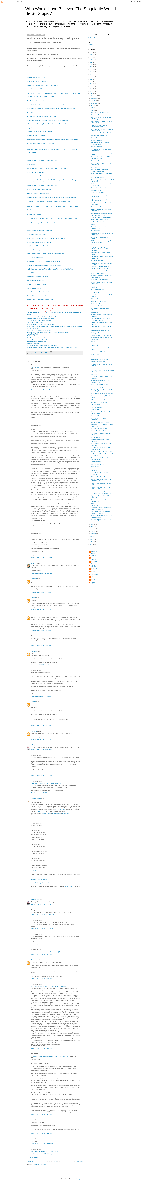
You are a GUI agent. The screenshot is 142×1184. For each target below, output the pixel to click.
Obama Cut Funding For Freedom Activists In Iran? (42, 223)
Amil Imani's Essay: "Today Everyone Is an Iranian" (42, 345)
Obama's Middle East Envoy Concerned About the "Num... (102, 458)
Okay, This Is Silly (96, 312)
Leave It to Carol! (95, 303)
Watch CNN (30, 273)
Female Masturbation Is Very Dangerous (102, 393)
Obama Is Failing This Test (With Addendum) (40, 324)
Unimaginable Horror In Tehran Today (101, 451)
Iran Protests (37, 353)
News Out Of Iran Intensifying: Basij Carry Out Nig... (101, 195)
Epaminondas (95, 562)
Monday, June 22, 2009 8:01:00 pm (41, 739)
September (94, 103)
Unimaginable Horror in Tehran (36, 77)
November (94, 98)
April (92, 526)
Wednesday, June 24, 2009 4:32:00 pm (42, 978)
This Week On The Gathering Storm (101, 428)
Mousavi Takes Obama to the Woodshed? (39, 296)
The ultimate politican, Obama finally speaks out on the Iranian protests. (48, 332)
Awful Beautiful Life (96, 167)
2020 (91, 67)
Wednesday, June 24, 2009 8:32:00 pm (42, 1133)
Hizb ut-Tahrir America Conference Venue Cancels (100, 143)
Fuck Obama (30, 112)
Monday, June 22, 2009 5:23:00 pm (41, 609)
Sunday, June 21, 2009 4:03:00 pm (41, 528)
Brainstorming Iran (96, 462)
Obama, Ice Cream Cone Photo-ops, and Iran (40, 189)
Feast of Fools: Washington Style (100, 271)
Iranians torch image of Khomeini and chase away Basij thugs (45, 253)
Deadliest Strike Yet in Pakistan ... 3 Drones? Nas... (101, 480)
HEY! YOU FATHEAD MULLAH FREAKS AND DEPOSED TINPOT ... (102, 174)
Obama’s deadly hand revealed (100, 207)
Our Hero (93, 245)
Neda (28, 227)
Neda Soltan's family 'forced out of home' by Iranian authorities (48, 986)
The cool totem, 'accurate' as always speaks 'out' (41, 116)
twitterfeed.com (56, 813)
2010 (91, 91)
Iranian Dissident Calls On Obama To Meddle (40, 143)
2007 (91, 539)
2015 (91, 79)
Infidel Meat (94, 374)
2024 (91, 57)
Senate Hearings (92, 37)
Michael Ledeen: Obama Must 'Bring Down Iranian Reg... (101, 157)
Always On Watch (94, 552)
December (94, 96)
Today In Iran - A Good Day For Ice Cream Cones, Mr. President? (46, 124)
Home (55, 1161)
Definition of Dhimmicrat (97, 416)
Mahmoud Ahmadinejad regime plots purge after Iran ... (101, 276)
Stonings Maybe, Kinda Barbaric (100, 330)
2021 (91, 64)
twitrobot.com (65, 813)
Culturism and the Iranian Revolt (36, 135)
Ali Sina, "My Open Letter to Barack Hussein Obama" (46, 428)
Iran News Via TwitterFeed (34, 214)
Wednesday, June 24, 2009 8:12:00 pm (42, 1114)
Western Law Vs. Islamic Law (99, 306)
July (92, 108)
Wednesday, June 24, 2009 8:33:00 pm (42, 1143)
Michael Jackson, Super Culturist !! (100, 387)
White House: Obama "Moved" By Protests (39, 131)
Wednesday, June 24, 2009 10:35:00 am (42, 914)
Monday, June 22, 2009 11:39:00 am (41, 557)
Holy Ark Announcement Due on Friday (102, 422)
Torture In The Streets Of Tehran (100, 431)
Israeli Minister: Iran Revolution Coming (38, 292)
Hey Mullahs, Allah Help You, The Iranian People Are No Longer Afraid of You (50, 269)
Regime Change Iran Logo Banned (101, 335)
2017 (91, 74)
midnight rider (35, 745)
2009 (91, 93)
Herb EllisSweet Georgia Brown (100, 188)
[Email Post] (50, 352)
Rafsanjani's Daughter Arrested (36, 257)
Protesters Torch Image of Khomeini (37, 250)
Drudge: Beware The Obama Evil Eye (101, 133)
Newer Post (30, 1161)
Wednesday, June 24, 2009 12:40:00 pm (42, 944)
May (92, 524)
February (93, 531)
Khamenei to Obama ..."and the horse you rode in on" (43, 85)
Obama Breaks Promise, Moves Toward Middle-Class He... (102, 227)
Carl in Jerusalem (94, 558)
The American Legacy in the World (37, 342)
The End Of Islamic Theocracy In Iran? (38, 193)
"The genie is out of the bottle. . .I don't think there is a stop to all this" (48, 168)
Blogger (78, 1179)
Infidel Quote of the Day (97, 464)
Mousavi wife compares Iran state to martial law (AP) (46, 952)
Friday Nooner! (95, 354)
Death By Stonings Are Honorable (40, 883)
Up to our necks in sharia (98, 161)
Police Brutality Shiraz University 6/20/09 (39, 330)
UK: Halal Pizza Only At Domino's (100, 477)
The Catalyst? (31, 336)
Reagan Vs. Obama (32, 128)
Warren (93, 579)
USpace (33, 870)
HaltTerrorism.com (69, 886)
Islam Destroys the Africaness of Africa (101, 213)
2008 (91, 537)
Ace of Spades (35, 367)
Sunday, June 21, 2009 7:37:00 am (41, 420)
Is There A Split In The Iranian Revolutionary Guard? (42, 160)
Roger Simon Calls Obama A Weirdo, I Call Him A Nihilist (44, 265)
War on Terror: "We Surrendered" (100, 359)
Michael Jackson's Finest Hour (99, 384)
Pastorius (34, 578)
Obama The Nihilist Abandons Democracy (39, 230)
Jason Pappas (93, 566)
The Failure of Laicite (97, 190)
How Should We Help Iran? (35, 288)
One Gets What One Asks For (99, 402)
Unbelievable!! (31, 164)
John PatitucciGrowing (97, 260)
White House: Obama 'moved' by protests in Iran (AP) (46, 783)
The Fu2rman (95, 574)
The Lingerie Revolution (97, 333)
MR (42, 353)
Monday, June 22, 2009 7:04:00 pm (41, 665)
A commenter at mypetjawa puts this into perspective (46, 390)
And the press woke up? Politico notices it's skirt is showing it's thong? (48, 120)
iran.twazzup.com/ (60, 809)
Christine (34, 563)
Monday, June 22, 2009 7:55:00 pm (41, 696)
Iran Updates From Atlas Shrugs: (36, 234)
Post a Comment (33, 1157)
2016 (91, 76)
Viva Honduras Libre (96, 138)
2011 (91, 89)
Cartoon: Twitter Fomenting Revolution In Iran (40, 242)
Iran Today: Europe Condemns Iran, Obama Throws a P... (101, 512)
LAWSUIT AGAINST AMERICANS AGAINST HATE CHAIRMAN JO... (101, 267)
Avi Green (94, 555)
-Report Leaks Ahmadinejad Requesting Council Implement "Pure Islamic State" (51, 105)
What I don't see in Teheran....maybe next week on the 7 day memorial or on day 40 (52, 108)
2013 (91, 84)
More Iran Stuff (95, 409)
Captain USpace (36, 798)
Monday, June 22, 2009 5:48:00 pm (41, 630)
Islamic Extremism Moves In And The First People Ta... (101, 118)
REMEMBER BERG (96, 292)
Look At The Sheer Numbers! (35, 322)
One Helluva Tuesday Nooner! (99, 135)
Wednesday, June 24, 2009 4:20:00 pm (42, 954)
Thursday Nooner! (96, 437)
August (93, 105)
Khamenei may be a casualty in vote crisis (39, 81)
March (93, 529)
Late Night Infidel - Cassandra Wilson (101, 368)
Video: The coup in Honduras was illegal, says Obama (100, 125)
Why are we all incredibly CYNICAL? (101, 491)
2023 (91, 59)
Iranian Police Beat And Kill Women (101, 493)
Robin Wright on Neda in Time (35, 172)
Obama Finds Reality (33, 334)
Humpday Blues (95, 466)
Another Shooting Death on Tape (36, 284)
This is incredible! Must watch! (99, 279)
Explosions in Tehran (33, 343)
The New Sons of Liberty (98, 361)
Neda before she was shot (34, 176)
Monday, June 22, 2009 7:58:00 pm (41, 725)
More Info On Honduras (97, 115)
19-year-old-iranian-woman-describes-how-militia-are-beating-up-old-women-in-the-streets (53, 139)
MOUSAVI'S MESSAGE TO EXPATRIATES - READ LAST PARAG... (100, 249)
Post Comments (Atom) (40, 1164)
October (93, 100)
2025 (91, 55)
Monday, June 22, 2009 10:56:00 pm (41, 749)
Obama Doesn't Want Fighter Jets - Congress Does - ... (100, 381)
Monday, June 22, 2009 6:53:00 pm (41, 646)
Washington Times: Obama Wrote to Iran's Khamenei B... (101, 508)
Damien (33, 597)
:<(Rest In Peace (95, 404)
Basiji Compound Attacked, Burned (37, 246)
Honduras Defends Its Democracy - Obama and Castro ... (101, 170)
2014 (91, 81)
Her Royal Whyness (96, 146)
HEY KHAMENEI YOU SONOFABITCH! (39, 320)
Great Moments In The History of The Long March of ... (101, 412)
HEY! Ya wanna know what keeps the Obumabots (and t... (101, 241)
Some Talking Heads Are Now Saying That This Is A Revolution (46, 238)
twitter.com (41, 811)
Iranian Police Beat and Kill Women (37, 89)
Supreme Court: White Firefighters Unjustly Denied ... (100, 199)
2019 (91, 69)
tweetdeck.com (46, 813)
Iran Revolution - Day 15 (97, 273)
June (92, 110)
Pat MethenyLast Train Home (99, 400)
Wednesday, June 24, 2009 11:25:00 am (42, 928)
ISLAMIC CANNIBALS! (97, 290)
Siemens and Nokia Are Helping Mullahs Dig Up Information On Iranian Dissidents (51, 197)
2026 (91, 52)
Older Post (80, 1161)
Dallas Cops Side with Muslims (99, 219)
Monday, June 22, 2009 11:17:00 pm (41, 775)
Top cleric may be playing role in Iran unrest (40, 299)
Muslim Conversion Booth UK (99, 192)
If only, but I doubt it (96, 407)
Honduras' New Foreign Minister (100, 112)
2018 (91, 72)
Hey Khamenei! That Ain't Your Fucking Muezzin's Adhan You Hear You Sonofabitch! (52, 347)
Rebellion (93, 341)
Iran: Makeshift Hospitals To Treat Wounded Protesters (100, 319)
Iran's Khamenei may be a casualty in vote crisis (44, 1151)
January (93, 533)
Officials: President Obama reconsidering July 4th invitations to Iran (50, 1056)
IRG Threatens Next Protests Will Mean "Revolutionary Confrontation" (52, 218)
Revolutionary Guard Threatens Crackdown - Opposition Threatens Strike (48, 201)
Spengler (93, 224)
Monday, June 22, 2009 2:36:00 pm (41, 592)
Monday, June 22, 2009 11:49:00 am (41, 573)
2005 (91, 544)
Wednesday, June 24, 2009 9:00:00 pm (42, 1154)
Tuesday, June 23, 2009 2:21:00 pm (41, 793)
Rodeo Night (94, 298)
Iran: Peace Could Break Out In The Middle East (41, 317)
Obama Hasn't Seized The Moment (37, 277)
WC (92, 577)
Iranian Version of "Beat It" (98, 352)
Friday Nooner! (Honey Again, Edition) (101, 357)
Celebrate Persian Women (98, 301)
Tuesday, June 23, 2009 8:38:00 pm (41, 894)
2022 (91, 62)
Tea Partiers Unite (96, 230)
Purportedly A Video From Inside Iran (38, 340)
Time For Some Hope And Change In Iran (39, 101)
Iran (32, 353)
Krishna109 (94, 569)
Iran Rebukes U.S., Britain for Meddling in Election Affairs (44, 261)
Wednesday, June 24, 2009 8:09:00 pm (42, 1048)
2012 (91, 86)
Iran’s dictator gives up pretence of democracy (40, 318)
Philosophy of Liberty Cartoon (39, 879)
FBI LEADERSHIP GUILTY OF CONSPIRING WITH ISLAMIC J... (101, 216)
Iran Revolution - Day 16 (97, 222)
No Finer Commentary (97, 140)
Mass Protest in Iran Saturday (36, 280)
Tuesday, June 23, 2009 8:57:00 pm (41, 904)
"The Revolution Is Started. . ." (36, 338)
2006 (91, 541)
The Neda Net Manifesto (97, 177)
